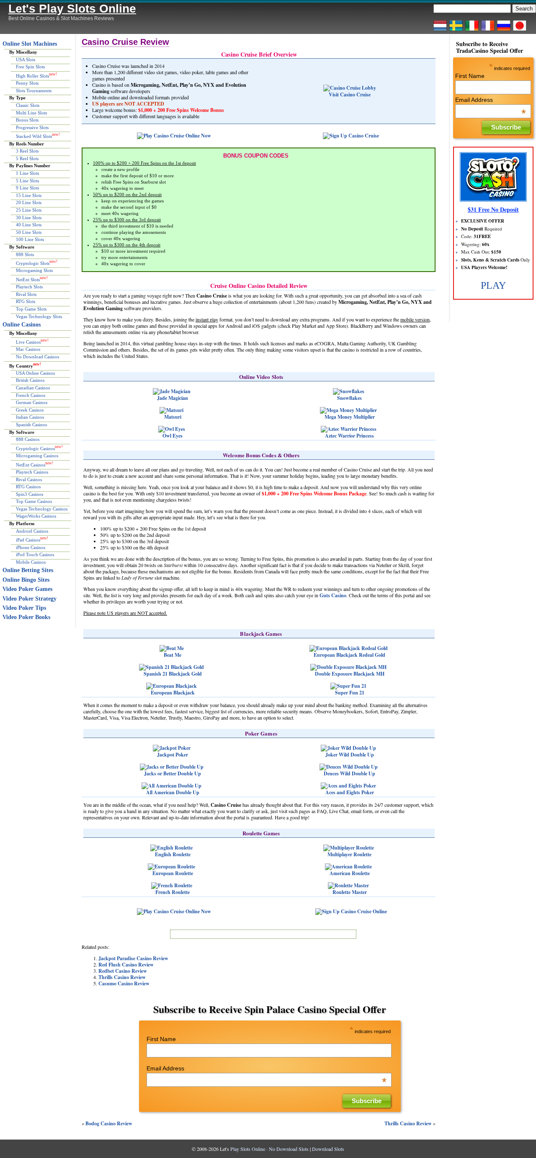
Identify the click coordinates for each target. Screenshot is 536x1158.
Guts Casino (333, 595)
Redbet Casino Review (122, 970)
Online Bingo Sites (26, 580)
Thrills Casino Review (122, 977)
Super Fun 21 (349, 692)
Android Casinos (32, 531)
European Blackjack (173, 692)
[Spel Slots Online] (456, 31)
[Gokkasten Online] (440, 31)
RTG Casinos (28, 486)
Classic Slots (27, 105)
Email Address (266, 1068)
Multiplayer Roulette (349, 854)
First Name (161, 1039)
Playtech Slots (29, 286)
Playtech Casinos (32, 471)
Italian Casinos (30, 417)
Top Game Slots (31, 308)
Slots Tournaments (34, 90)
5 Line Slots (27, 180)
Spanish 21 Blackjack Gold (173, 673)
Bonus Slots (27, 119)
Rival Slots (26, 294)
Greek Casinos (30, 409)
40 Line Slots (28, 224)
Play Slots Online (247, 1148)
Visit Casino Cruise (350, 94)
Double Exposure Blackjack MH (349, 673)
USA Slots (25, 59)
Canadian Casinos (33, 387)
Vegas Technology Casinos (41, 508)
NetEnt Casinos (30, 464)
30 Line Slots (28, 217)
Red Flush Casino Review (126, 964)
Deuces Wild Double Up (349, 773)
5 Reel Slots (27, 158)
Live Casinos (28, 342)
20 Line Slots (28, 202)
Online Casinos (22, 324)
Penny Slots (27, 82)
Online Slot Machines (30, 44)
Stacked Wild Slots (34, 136)
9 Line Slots (27, 187)
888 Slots (25, 254)
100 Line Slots (30, 239)
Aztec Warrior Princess (349, 435)
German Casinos (31, 402)
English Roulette (173, 854)
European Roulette (172, 873)
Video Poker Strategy (30, 599)
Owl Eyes (172, 435)
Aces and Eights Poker (349, 792)
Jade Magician (172, 398)
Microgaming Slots (34, 270)
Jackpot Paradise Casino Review (133, 958)
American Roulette (350, 873)
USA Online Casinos (35, 373)
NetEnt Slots (28, 279)
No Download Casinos (37, 356)
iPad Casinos (28, 539)
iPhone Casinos (30, 547)
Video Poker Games (27, 589)
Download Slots (328, 1148)
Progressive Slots (32, 127)
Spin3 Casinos (29, 494)
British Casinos (30, 380)
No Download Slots (289, 1148)
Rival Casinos (29, 479)
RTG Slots (25, 301)
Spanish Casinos (31, 424)
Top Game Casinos (34, 501)
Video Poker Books (26, 617)
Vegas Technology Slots (39, 316)
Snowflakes (349, 398)
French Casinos (30, 395)
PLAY (493, 285)
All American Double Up (172, 792)
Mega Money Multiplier (350, 416)
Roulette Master (349, 892)
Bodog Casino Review (108, 1123)
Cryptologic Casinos (35, 448)
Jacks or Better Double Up (172, 773)
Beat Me (172, 654)
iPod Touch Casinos (35, 554)
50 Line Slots (28, 232)
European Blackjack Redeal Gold (349, 654)
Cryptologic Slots (32, 263)
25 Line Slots (28, 209)
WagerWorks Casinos (36, 515)
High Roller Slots (32, 75)
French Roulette (172, 892)
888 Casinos (27, 439)
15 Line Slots (28, 195)
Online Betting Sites (28, 570)
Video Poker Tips (24, 608)
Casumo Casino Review (123, 983)
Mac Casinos (28, 349)
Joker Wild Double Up (349, 754)
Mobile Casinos (31, 562)
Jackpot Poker (172, 754)
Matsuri (172, 416)
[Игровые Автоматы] (503, 31)
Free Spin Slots (30, 66)
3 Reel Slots (27, 150)
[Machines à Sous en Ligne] (488, 31)
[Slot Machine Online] (472, 31)
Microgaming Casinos (37, 455)
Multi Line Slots (31, 112)
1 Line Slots (27, 173)
